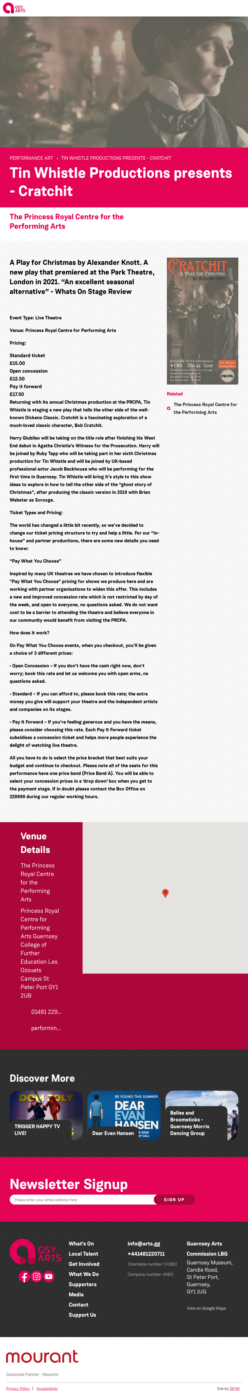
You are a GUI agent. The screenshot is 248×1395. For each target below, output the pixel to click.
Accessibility (47, 1388)
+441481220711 (146, 1253)
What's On (81, 1243)
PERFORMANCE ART (31, 158)
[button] (240, 8)
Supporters (83, 1284)
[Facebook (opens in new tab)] (23, 1277)
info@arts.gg (144, 1243)
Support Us (82, 1314)
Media (76, 1294)
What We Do (84, 1274)
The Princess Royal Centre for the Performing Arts (67, 221)
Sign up (174, 1200)
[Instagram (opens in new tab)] (36, 1277)
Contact (78, 1304)
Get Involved (84, 1264)
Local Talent (83, 1253)
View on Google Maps (206, 1308)
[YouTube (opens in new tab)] (48, 1277)
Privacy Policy (18, 1388)
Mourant (50, 1374)
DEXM (235, 1388)
